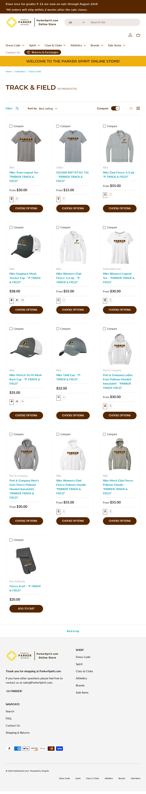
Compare (103, 108)
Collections (20, 71)
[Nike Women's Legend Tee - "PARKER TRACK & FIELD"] (120, 247)
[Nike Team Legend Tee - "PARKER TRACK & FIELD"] (26, 146)
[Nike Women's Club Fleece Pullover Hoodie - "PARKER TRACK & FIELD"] (73, 454)
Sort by (32, 108)
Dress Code (83, 657)
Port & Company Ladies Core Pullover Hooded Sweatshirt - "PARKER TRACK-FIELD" (118, 381)
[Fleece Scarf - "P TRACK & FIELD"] (26, 560)
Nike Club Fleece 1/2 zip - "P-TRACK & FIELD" (119, 174)
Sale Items (82, 692)
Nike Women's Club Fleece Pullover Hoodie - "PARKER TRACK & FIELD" (72, 487)
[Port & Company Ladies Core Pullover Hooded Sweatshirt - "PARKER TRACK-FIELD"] (120, 349)
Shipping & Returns (18, 732)
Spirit (79, 664)
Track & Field (35, 71)
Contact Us (13, 52)
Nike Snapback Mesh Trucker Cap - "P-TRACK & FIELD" (25, 278)
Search (10, 711)
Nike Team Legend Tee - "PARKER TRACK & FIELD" (24, 177)
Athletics (81, 678)
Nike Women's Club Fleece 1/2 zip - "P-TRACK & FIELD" (68, 278)
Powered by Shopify (39, 770)
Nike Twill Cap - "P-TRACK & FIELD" (68, 377)
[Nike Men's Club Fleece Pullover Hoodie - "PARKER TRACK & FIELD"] (120, 454)
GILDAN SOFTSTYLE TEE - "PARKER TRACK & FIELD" (72, 177)
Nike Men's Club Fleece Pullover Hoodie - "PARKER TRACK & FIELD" (118, 487)
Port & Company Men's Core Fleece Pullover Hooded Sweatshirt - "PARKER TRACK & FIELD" (24, 489)
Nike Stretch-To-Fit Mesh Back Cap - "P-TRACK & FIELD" (25, 379)
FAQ (8, 718)
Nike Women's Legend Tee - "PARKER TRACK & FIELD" (119, 278)
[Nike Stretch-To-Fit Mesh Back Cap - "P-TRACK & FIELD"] (26, 349)
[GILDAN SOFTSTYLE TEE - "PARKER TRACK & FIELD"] (73, 146)
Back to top (73, 631)
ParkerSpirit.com (21, 770)
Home (8, 71)
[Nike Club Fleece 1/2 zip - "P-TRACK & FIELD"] (120, 146)
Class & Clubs (84, 671)
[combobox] (102, 22)
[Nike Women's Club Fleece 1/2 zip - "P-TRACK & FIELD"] (73, 247)
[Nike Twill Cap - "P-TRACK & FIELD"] (73, 349)
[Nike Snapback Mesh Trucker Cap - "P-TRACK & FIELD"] (26, 247)
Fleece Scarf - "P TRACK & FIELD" (25, 588)
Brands (80, 685)
